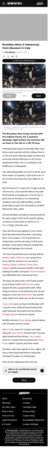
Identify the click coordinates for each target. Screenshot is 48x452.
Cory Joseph (35, 336)
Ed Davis (28, 294)
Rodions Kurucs (28, 284)
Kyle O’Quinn (18, 333)
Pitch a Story (8, 411)
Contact (26, 403)
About (4, 398)
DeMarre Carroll (25, 264)
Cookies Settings (30, 424)
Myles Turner (8, 329)
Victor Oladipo (25, 320)
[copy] (16, 56)
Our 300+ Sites (8, 407)
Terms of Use (8, 415)
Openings (6, 403)
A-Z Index (6, 424)
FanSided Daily (29, 407)
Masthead (27, 398)
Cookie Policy (29, 415)
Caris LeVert (8, 304)
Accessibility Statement (34, 420)
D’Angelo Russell (10, 314)
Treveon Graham (37, 271)
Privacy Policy (29, 411)
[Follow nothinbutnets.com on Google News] (42, 370)
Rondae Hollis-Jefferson (13, 257)
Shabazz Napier (9, 264)
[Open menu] (3, 3)
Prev (9, 96)
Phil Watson (10, 52)
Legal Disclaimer (9, 420)
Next (38, 96)
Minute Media (13, 430)
